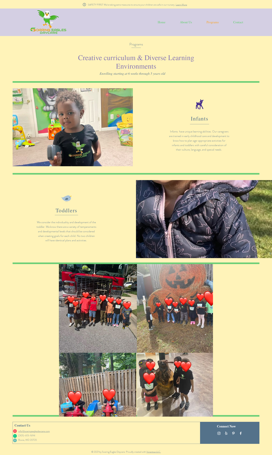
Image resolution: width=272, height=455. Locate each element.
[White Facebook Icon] (241, 433)
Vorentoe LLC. (153, 452)
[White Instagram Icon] (219, 433)
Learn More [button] (181, 4)
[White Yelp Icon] (226, 433)
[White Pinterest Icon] (233, 433)
